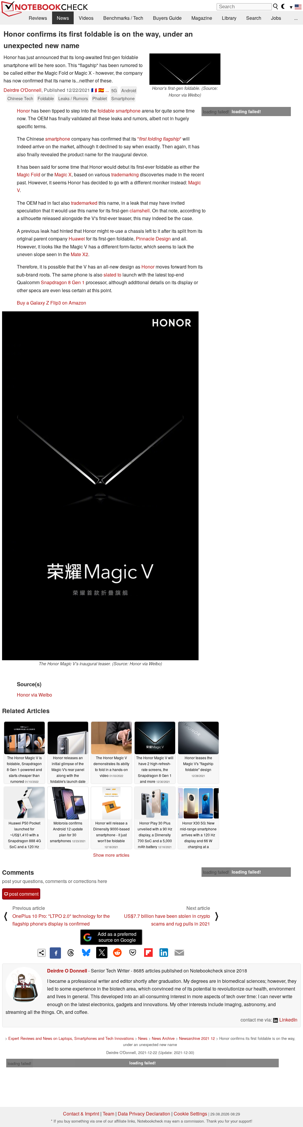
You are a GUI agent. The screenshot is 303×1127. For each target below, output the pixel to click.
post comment (23, 893)
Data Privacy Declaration (144, 1113)
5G (114, 90)
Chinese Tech (20, 98)
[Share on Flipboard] (148, 952)
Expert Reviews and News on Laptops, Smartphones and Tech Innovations (71, 1038)
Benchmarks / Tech (123, 17)
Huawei (77, 238)
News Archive (163, 1038)
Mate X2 (79, 254)
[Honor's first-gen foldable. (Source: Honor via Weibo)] (184, 69)
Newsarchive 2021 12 (197, 1038)
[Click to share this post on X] (101, 952)
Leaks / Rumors (73, 98)
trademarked (85, 202)
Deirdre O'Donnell (22, 90)
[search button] (275, 6)
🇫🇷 (94, 90)
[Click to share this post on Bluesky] (86, 953)
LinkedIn (287, 1019)
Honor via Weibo (34, 694)
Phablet (99, 98)
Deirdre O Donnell (67, 970)
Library (229, 17)
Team (108, 1113)
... (296, 17)
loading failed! (216, 112)
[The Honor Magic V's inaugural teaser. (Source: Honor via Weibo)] (100, 485)
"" (159, 138)
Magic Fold (28, 174)
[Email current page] (179, 953)
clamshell (140, 210)
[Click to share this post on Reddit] (117, 952)
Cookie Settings (190, 1113)
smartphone (58, 138)
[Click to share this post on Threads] (70, 953)
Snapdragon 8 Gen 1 (63, 282)
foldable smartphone (119, 110)
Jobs (276, 17)
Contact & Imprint (81, 1113)
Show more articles (111, 855)
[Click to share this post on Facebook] (55, 953)
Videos (86, 17)
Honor (23, 110)
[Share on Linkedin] (163, 952)
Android (128, 90)
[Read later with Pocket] (132, 952)
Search (253, 17)
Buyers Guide (167, 17)
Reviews (38, 17)
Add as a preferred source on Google (117, 937)
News (63, 17)
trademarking (125, 174)
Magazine (201, 17)
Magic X (63, 174)
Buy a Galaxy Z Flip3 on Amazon (51, 302)
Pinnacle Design (153, 238)
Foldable (46, 98)
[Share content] (42, 953)
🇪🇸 (101, 90)
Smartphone (123, 98)
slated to (112, 274)
